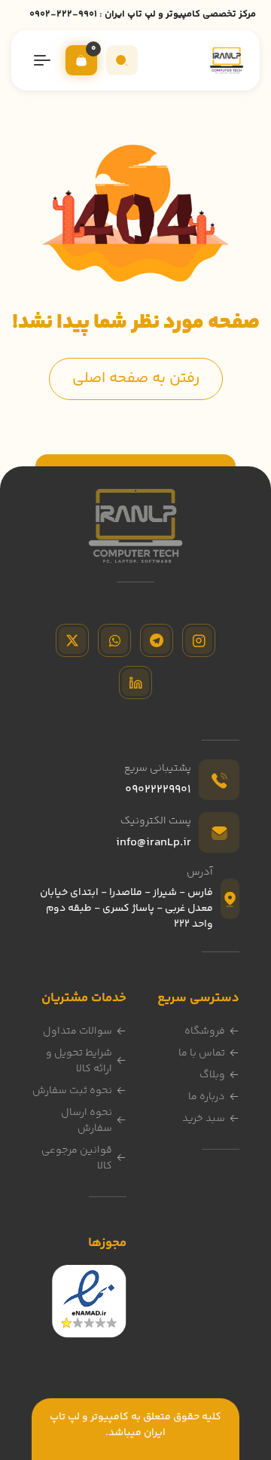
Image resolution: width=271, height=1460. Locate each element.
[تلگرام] (156, 640)
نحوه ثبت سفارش (72, 1091)
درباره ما (206, 1097)
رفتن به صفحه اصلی (135, 378)
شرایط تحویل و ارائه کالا (79, 1061)
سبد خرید (203, 1118)
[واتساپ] (114, 640)
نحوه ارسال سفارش (86, 1120)
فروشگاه (204, 1031)
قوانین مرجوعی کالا (76, 1158)
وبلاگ (212, 1075)
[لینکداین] (135, 682)
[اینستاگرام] (198, 640)
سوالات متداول (77, 1031)
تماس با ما (201, 1053)
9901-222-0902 (63, 14)
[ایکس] (72, 640)
